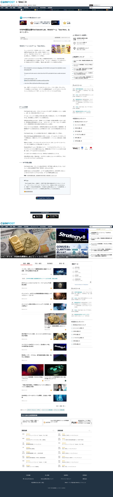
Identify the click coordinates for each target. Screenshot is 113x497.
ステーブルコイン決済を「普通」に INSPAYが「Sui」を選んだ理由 (84, 90)
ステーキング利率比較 (23, 5)
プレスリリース (34, 7)
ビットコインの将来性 (5, 5)
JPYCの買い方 (78, 131)
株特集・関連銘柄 (32, 5)
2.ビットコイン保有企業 (47, 409)
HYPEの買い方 (78, 141)
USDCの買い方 (78, 128)
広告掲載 (28, 475)
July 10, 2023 (45, 83)
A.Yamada (23, 37)
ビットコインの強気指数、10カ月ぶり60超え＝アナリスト (32, 378)
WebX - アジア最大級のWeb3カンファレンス (75, 482)
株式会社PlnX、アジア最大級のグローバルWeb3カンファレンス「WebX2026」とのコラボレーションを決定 (87, 422)
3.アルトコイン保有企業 (59, 409)
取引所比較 (43, 7)
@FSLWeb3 (27, 69)
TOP (2, 7)
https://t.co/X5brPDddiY (30, 80)
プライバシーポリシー (66, 478)
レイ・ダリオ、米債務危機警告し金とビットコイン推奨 (55, 326)
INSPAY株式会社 (79, 89)
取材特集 (26, 7)
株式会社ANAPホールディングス (83, 111)
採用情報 (50, 7)
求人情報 (47, 475)
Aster (77, 94)
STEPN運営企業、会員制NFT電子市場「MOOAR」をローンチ (42, 175)
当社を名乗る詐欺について (47, 478)
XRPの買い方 (78, 137)
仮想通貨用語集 (29, 191)
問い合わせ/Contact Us (28, 478)
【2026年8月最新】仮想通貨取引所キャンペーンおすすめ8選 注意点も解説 (41, 278)
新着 (7, 7)
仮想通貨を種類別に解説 (82, 38)
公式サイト (25, 38)
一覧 (90, 56)
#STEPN (60, 68)
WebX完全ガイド (96, 5)
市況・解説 (12, 7)
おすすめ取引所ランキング (83, 48)
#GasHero (40, 68)
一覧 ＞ (110, 229)
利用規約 (85, 475)
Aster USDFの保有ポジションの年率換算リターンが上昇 (60, 421)
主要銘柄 (20, 7)
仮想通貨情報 (57, 37)
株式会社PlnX (79, 99)
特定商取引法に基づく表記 (37, 482)
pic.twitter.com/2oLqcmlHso (42, 80)
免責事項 (66, 475)
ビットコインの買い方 (82, 42)
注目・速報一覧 (60, 406)
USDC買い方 (14, 5)
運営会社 (85, 478)
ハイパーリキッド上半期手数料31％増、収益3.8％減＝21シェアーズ (55, 378)
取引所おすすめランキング (81, 121)
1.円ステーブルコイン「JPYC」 (34, 409)
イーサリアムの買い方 (80, 134)
